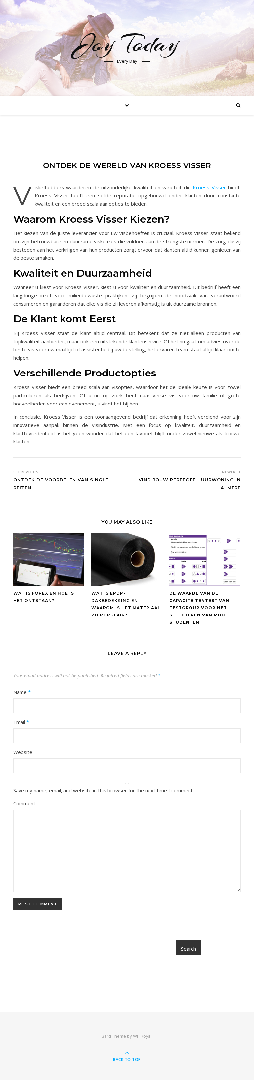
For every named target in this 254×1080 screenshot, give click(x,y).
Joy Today (127, 43)
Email (21, 722)
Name (22, 692)
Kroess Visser (209, 187)
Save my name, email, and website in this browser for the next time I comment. (103, 790)
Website (22, 752)
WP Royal (142, 1036)
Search (188, 948)
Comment (24, 803)
